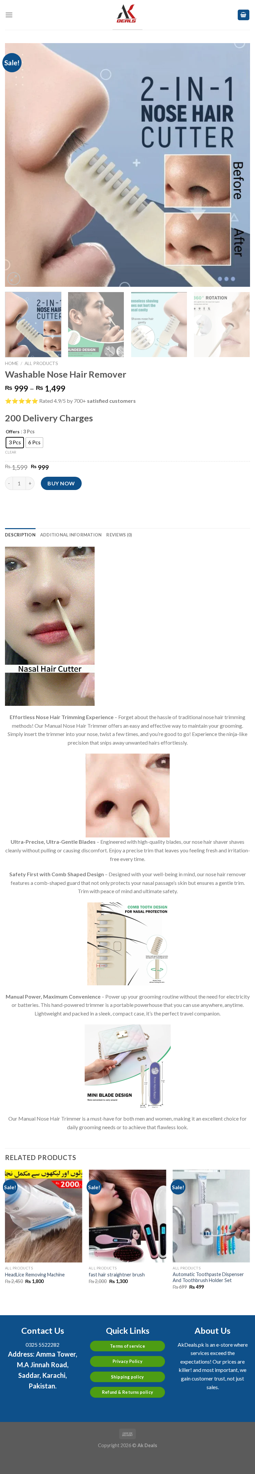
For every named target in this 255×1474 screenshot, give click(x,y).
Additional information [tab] (71, 534)
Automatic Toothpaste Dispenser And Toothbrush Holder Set (208, 1277)
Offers (13, 432)
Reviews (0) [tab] (119, 534)
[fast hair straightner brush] (127, 1216)
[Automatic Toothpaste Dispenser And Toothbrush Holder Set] (211, 1216)
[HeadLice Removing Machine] (43, 1216)
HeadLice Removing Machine (35, 1274)
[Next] (237, 165)
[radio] (14, 443)
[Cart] (244, 15)
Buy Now (61, 483)
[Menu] (9, 15)
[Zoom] (13, 278)
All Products (41, 363)
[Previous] (18, 165)
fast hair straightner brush (117, 1274)
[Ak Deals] (127, 15)
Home (11, 363)
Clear (10, 452)
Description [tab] (20, 534)
